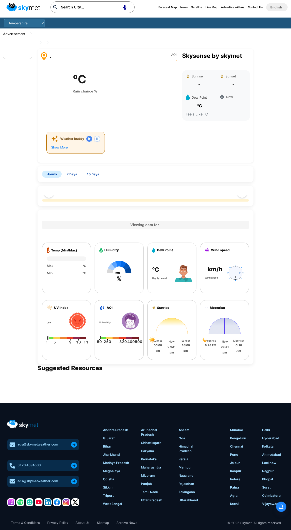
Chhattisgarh (151, 443)
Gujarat (109, 438)
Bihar (107, 446)
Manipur (185, 467)
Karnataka (149, 459)
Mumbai (236, 430)
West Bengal (112, 504)
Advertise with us (232, 7)
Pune (234, 454)
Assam (184, 430)
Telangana (187, 492)
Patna (234, 487)
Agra (234, 495)
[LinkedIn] (48, 502)
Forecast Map (167, 7)
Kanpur (235, 471)
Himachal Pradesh (186, 448)
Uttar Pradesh (151, 500)
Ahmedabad (271, 454)
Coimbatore (271, 495)
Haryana (147, 451)
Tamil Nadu (149, 492)
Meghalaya (111, 471)
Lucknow (269, 463)
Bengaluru (238, 438)
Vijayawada (271, 504)
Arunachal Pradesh (149, 432)
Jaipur (235, 463)
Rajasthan (186, 484)
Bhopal (267, 479)
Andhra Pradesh (115, 430)
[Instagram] (66, 502)
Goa (182, 438)
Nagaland (186, 475)
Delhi (266, 430)
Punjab (146, 484)
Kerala (183, 459)
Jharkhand (111, 454)
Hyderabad (270, 438)
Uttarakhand (188, 500)
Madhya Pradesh (116, 463)
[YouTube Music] (39, 502)
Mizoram (148, 475)
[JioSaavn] (29, 502)
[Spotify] (20, 502)
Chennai (236, 446)
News (184, 7)
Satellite (196, 7)
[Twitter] (75, 502)
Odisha (108, 479)
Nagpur (268, 471)
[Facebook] (57, 502)
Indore (235, 479)
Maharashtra (151, 467)
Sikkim (108, 487)
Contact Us (255, 7)
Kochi (234, 504)
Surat (266, 487)
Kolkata (267, 446)
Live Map (212, 7)
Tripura (108, 495)
